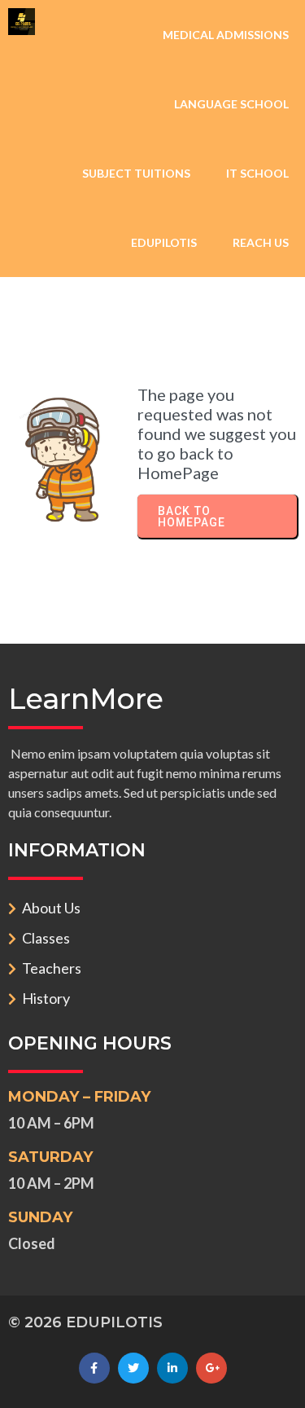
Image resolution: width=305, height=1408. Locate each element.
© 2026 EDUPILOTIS (85, 1322)
